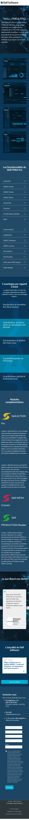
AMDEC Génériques (9, 240)
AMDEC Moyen (8, 197)
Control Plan (7, 203)
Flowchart (6, 208)
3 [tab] (17, 675)
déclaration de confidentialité (12, 781)
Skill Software (16, 751)
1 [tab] (12, 675)
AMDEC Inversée (8, 246)
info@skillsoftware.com (13, 714)
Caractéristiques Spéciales (11, 214)
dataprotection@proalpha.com (12, 779)
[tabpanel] (14, 665)
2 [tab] (14, 675)
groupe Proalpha (16, 752)
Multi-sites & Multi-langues (12, 262)
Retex (5, 219)
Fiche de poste (7, 257)
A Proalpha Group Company (14, 803)
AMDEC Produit (8, 187)
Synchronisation (8, 229)
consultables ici (16, 759)
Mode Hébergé (8, 268)
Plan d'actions (7, 251)
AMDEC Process (8, 192)
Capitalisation (7, 235)
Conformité (6, 181)
